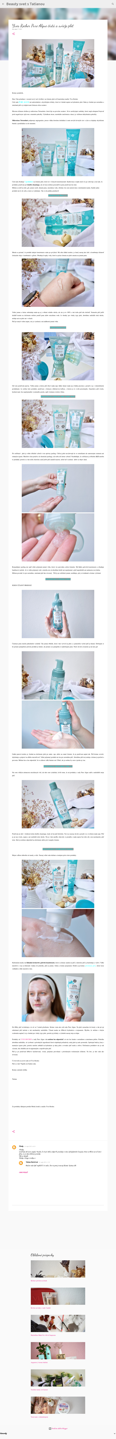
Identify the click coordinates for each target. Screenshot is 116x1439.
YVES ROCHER (26, 1039)
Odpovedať (23, 1172)
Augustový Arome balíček (39, 1362)
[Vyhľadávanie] (47, 4)
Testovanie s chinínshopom (39, 1417)
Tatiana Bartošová (32, 1162)
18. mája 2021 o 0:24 (29, 1146)
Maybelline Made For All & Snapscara (43, 1335)
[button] (13, 34)
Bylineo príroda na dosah (39, 1281)
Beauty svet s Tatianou (25, 4)
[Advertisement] (58, 1230)
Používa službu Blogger (59, 1429)
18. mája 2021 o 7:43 (44, 1162)
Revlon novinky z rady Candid (40, 1308)
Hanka (21, 1146)
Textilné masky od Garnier (39, 1390)
